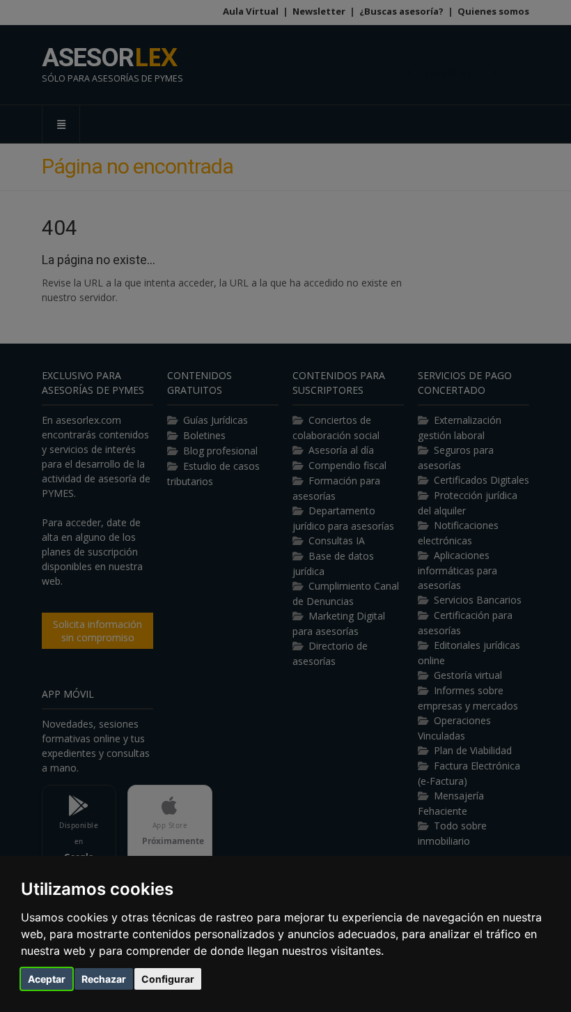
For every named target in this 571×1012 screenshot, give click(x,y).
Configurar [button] (167, 979)
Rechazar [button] (103, 979)
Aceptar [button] (46, 979)
